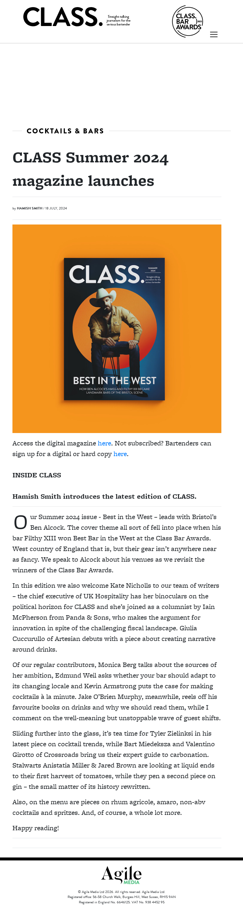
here (104, 443)
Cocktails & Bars (65, 131)
